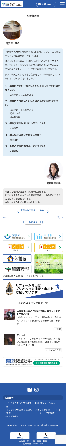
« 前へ (6, 217)
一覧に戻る (32, 221)
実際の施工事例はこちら (32, 210)
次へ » (60, 217)
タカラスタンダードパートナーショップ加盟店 (48, 411)
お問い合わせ (47, 4)
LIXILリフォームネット (46, 403)
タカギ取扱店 (12, 416)
